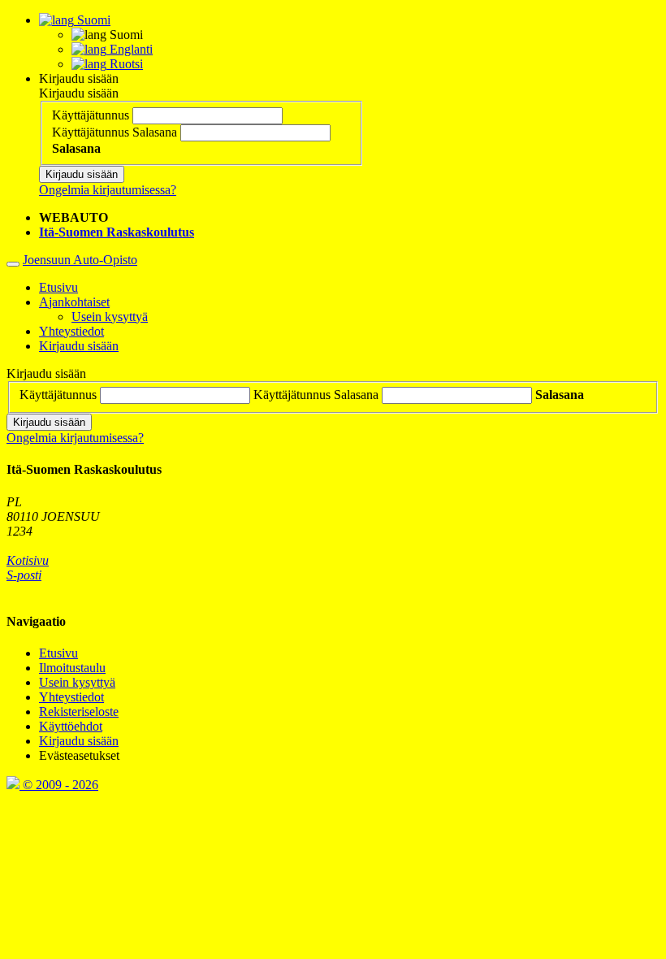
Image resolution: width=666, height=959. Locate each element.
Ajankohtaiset (74, 302)
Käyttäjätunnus (90, 115)
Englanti (129, 49)
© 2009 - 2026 (58, 785)
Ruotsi (124, 64)
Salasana (154, 132)
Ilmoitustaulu (72, 668)
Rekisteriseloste (79, 711)
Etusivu (58, 287)
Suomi (92, 20)
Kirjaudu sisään (79, 78)
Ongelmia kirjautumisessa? (107, 190)
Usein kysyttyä (109, 316)
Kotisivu (27, 560)
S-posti (23, 575)
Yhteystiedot (71, 331)
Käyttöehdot (70, 726)
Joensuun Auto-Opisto (80, 260)
